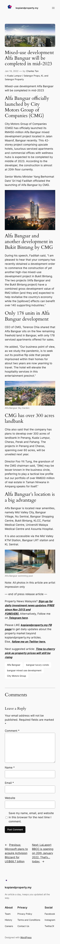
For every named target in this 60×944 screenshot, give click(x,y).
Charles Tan (32, 71)
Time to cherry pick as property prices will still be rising (30, 653)
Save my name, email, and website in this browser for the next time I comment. (31, 817)
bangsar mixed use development (24, 670)
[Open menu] (53, 8)
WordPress (26, 937)
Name (10, 767)
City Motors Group (16, 675)
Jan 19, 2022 (11, 71)
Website (10, 798)
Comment (12, 730)
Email (9, 782)
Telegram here (18, 617)
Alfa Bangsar (13, 664)
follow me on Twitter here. (29, 641)
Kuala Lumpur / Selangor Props (23, 75)
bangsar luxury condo (37, 664)
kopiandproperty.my (27, 8)
